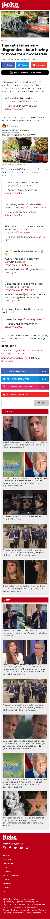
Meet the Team (40, 913)
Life (5, 867)
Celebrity (8, 863)
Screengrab (7, 361)
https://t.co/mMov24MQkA (19, 290)
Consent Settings (10, 910)
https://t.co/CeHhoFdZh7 (18, 265)
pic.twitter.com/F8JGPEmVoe (21, 101)
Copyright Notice (29, 910)
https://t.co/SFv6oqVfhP (33, 207)
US (4, 892)
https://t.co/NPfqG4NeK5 (30, 319)
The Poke (17, 5)
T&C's (5, 907)
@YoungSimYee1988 (21, 358)
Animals (4, 40)
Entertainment (11, 875)
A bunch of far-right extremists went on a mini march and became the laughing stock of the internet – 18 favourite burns (24, 552)
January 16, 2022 (14, 109)
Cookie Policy (17, 907)
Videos (6, 871)
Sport (6, 879)
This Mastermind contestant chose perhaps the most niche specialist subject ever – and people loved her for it (24, 588)
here (4, 341)
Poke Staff (5, 59)
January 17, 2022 (13, 193)
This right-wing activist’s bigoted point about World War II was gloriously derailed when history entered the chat (25, 445)
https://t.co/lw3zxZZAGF (18, 185)
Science (7, 888)
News (6, 855)
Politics (7, 859)
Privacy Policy (31, 907)
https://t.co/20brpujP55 (17, 232)
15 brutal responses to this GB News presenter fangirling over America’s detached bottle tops (25, 633)
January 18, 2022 (14, 272)
